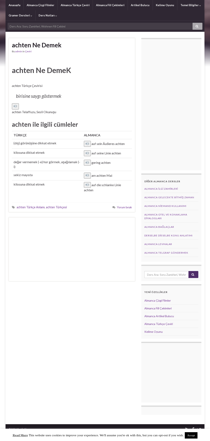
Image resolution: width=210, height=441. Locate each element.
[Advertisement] (72, 249)
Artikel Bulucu (140, 5)
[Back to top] (201, 432)
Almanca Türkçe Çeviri (75, 5)
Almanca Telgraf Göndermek (166, 252)
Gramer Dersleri (20, 15)
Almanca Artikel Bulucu (159, 316)
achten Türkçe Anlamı (31, 207)
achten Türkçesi (56, 207)
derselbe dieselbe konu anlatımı (168, 235)
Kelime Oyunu (165, 5)
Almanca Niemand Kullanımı (165, 205)
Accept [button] (191, 435)
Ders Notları (47, 15)
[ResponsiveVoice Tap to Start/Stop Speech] (15, 106)
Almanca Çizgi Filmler (40, 5)
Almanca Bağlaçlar (159, 226)
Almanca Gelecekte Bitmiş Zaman (169, 197)
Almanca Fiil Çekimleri (110, 5)
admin (18, 51)
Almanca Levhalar (158, 244)
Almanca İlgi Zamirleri (161, 188)
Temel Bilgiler (189, 5)
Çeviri (28, 51)
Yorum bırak (124, 207)
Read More (20, 435)
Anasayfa (14, 5)
